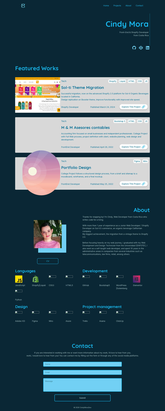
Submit (82, 398)
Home (106, 5)
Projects (117, 5)
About (128, 5)
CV (47, 261)
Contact (139, 5)
